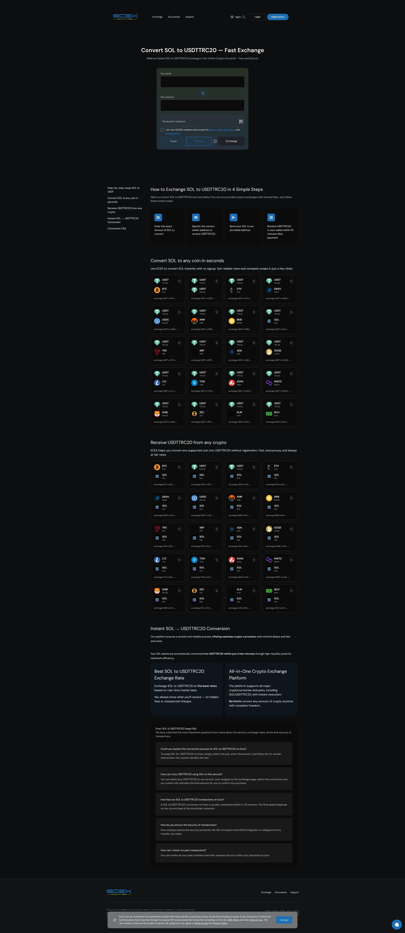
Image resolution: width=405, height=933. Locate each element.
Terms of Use (216, 129)
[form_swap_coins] (202, 93)
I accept (284, 919)
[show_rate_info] (215, 141)
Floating (199, 141)
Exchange (157, 16)
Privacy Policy (173, 133)
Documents (174, 16)
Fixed (173, 141)
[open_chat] (397, 925)
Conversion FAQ (117, 228)
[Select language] (232, 17)
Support (190, 16)
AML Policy (229, 129)
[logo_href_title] (125, 17)
